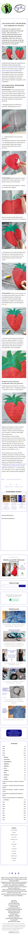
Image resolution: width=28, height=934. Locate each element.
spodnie (14, 853)
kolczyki (14, 837)
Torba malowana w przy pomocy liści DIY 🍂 (21, 506)
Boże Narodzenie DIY (14, 903)
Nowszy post (9, 486)
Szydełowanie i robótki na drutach (14, 918)
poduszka (14, 848)
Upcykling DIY (14, 920)
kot (14, 841)
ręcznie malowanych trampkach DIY (12, 70)
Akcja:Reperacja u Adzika (14, 921)
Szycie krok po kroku (14, 917)
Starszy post (18, 486)
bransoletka (14, 834)
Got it (17, 932)
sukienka (14, 858)
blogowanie (14, 830)
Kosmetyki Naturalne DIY (14, 908)
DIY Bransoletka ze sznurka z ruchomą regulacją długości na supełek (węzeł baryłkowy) (14, 645)
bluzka (14, 832)
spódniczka (14, 856)
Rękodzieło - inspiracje (14, 915)
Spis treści (14, 900)
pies (14, 846)
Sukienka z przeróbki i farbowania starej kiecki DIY (14, 561)
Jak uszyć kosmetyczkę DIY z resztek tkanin (12, 797)
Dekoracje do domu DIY (14, 905)
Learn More (11, 932)
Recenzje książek (14, 914)
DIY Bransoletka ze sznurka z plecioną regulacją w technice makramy (14, 701)
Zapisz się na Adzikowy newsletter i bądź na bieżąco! (14, 733)
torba (14, 860)
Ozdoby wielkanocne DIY (14, 911)
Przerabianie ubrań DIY (14, 912)
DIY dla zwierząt (14, 906)
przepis (14, 851)
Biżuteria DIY (14, 902)
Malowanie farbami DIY (14, 479)
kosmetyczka (14, 839)
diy (4, 479)
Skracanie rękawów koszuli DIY (14, 719)
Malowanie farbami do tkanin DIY (14, 909)
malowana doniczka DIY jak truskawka (12, 67)
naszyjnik (14, 844)
